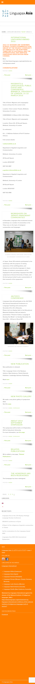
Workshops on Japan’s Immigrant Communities (20, 215)
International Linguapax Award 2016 (20, 39)
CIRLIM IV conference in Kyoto (11, 521)
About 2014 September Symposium (17, 423)
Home (4, 32)
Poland (23, 579)
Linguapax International (9, 566)
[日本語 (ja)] (3, 506)
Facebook (5, 614)
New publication (20, 364)
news (10, 70)
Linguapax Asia (8, 682)
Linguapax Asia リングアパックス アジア (14, 550)
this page (22, 432)
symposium (16, 408)
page (9, 404)
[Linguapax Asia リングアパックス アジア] (17, 17)
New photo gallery (21, 396)
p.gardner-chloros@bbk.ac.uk (12, 170)
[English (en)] (3, 503)
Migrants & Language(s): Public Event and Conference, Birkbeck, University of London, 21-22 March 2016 (21, 89)
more (7, 379)
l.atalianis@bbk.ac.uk (9, 143)
